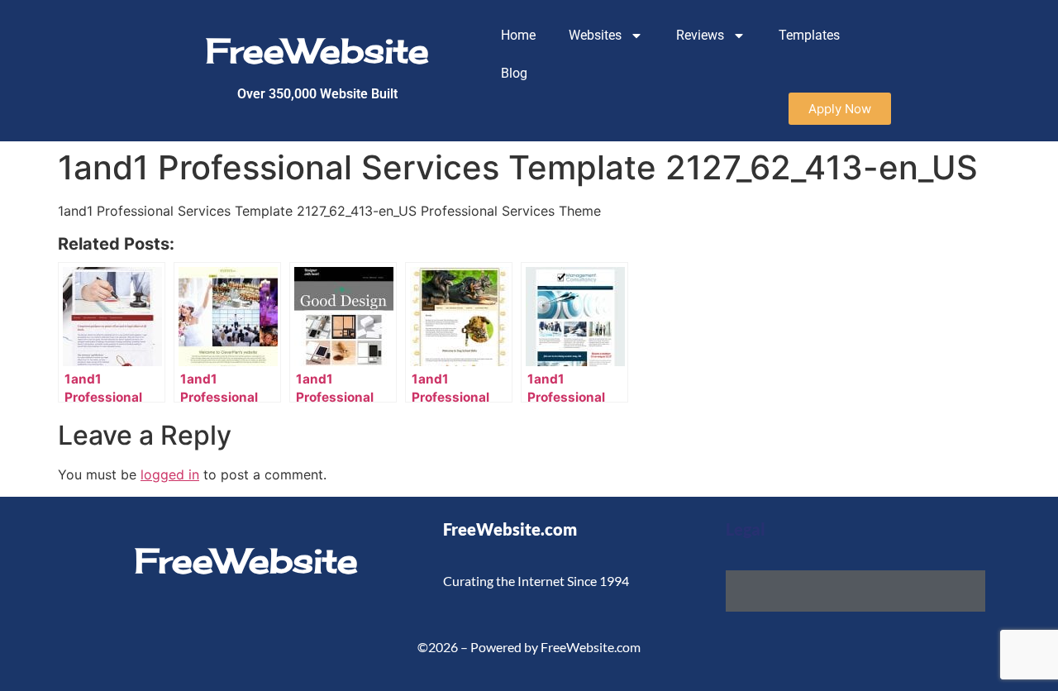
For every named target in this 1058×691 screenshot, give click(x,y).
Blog (514, 73)
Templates (809, 35)
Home (518, 35)
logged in (170, 474)
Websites (595, 35)
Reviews (700, 35)
